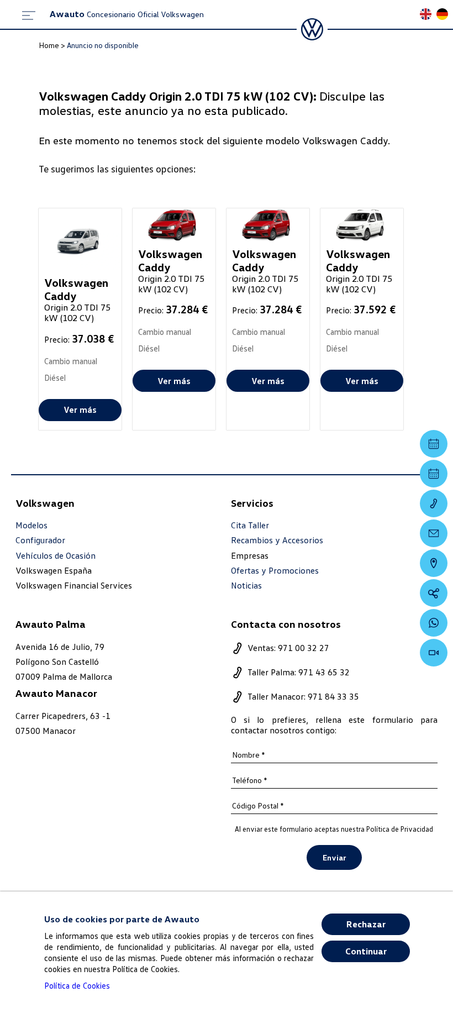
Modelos (31, 525)
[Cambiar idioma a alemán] (444, 15)
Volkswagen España (53, 570)
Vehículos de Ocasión (55, 555)
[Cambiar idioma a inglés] (428, 15)
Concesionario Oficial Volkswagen (127, 14)
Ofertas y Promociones (275, 570)
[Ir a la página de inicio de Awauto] (312, 29)
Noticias (246, 585)
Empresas (249, 555)
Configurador (40, 540)
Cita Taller (250, 525)
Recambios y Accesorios (277, 540)
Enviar (334, 857)
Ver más (80, 409)
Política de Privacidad (399, 829)
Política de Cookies (77, 985)
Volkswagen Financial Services (73, 585)
